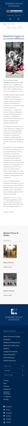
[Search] (18, 19)
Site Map (6, 399)
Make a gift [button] (8, 366)
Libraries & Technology (6, 393)
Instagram (9, 413)
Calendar (6, 380)
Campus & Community (10, 351)
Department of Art (8, 82)
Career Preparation (9, 354)
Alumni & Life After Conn (11, 345)
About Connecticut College (11, 336)
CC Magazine (7, 396)
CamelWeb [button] (7, 370)
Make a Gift (18, 15)
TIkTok (8, 422)
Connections (10, 15)
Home (4, 24)
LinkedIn (8, 419)
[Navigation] (12, 19)
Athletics (6, 348)
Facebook (8, 407)
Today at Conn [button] (9, 375)
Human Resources (9, 358)
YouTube (8, 416)
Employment (7, 389)
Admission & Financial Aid (11, 342)
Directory (6, 386)
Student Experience (9, 361)
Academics (6, 339)
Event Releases (11, 28)
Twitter (8, 410)
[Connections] (14, 11)
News (12, 24)
